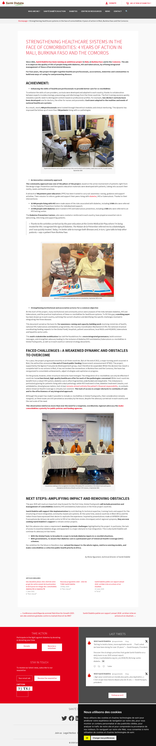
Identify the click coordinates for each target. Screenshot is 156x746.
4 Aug (127, 674)
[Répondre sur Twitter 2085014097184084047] (95, 666)
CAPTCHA (21, 684)
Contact (118, 11)
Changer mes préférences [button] (103, 738)
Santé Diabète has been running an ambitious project (59, 62)
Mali (87, 62)
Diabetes (73, 11)
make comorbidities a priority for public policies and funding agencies (74, 407)
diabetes (93, 196)
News (107, 11)
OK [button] (87, 738)
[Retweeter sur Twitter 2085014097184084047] (99, 666)
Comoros (116, 62)
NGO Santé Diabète (102, 641)
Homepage (23, 21)
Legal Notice (69, 733)
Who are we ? (34, 11)
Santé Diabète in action (55, 11)
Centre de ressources (91, 11)
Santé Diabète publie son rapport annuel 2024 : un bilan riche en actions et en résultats (109, 584)
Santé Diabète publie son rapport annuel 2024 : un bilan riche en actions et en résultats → (109, 614)
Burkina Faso (97, 62)
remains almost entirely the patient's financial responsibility (92, 386)
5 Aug (127, 641)
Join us (58, 733)
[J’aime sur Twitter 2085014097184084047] (104, 666)
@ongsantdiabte (117, 641)
